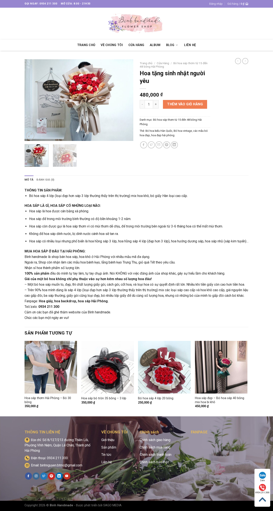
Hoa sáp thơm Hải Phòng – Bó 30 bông (48, 400)
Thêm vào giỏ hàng (185, 104)
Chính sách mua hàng (155, 447)
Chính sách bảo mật (154, 462)
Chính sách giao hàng (155, 440)
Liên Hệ (190, 45)
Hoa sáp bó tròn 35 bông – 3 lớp (103, 398)
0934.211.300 (262, 492)
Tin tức (106, 455)
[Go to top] (262, 499)
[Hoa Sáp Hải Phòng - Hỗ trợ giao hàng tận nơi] (136, 23)
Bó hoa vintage (183, 130)
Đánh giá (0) (45, 179)
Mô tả (29, 179)
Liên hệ (106, 462)
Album (155, 45)
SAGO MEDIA (112, 505)
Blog (170, 45)
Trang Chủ (86, 45)
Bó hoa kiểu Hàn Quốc (158, 130)
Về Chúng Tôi (112, 45)
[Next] (126, 100)
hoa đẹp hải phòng (162, 135)
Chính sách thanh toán (155, 455)
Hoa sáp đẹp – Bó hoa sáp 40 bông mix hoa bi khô (219, 400)
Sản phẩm (108, 447)
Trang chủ (146, 63)
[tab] (29, 179)
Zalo (262, 480)
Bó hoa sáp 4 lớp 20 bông (155, 398)
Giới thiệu (107, 440)
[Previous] (32, 100)
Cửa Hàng (136, 45)
